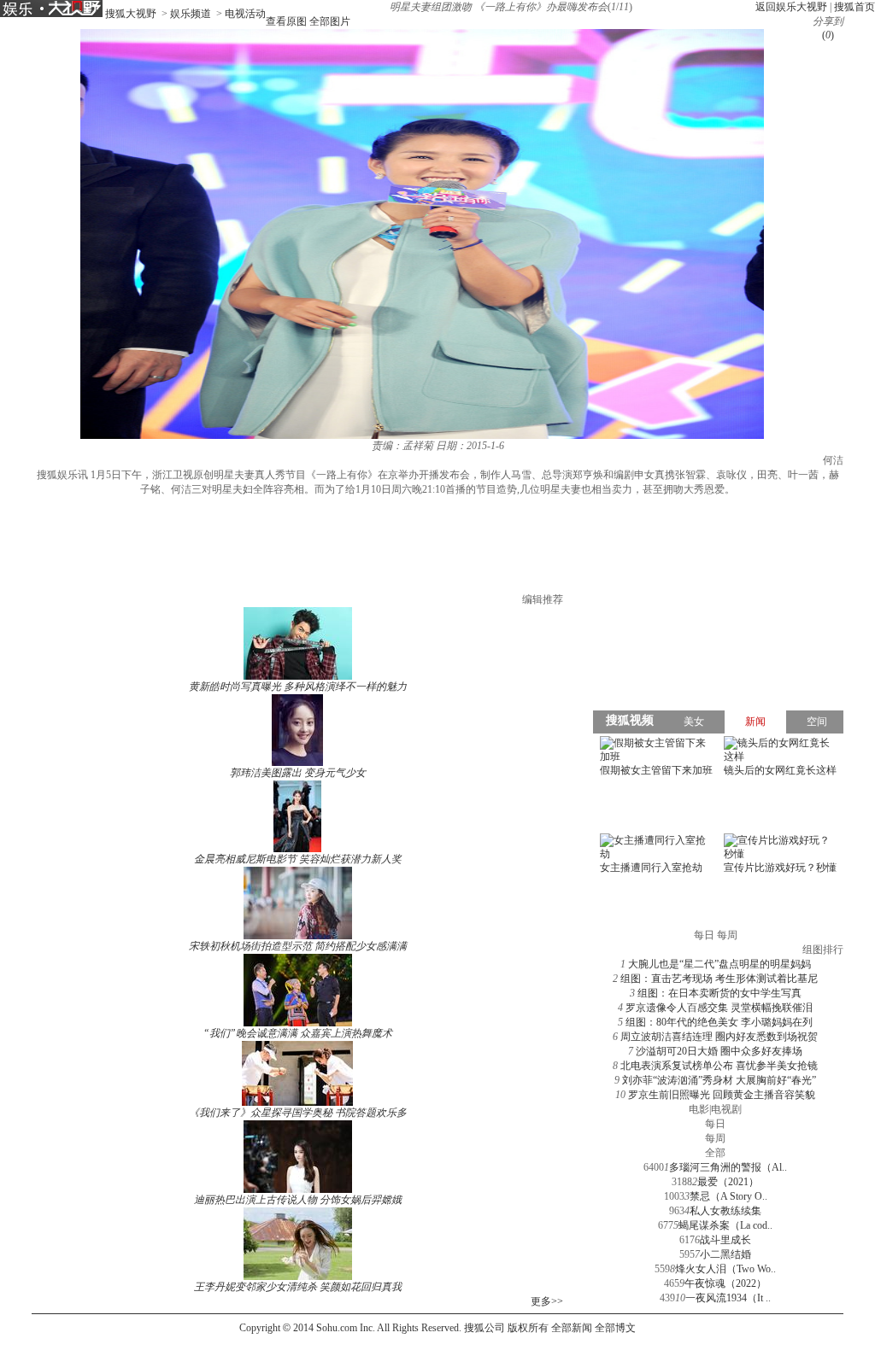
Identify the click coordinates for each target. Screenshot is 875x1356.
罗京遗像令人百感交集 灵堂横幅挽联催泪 (719, 1008)
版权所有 (528, 1328)
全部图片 (329, 21)
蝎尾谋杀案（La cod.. (725, 1225)
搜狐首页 (854, 7)
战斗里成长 (725, 1240)
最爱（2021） (728, 1182)
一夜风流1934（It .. (728, 1298)
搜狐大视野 (130, 14)
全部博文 (615, 1328)
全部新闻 (571, 1328)
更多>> (547, 1301)
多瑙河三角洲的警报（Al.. (728, 1167)
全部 (715, 1153)
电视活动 (245, 14)
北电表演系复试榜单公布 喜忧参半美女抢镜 (719, 1066)
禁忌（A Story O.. (728, 1196)
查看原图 (286, 21)
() (828, 35)
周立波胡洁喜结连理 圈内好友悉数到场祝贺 (719, 1037)
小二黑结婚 (725, 1254)
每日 (715, 1124)
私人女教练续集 (725, 1211)
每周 (715, 1138)
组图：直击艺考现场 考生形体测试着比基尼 (719, 979)
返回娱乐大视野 (791, 7)
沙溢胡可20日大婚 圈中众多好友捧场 (719, 1051)
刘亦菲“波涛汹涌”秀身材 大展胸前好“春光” (719, 1080)
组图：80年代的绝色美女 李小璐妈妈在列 (719, 1022)
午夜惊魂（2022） (725, 1283)
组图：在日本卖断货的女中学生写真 (719, 993)
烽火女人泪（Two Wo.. (725, 1269)
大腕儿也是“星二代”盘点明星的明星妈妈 (719, 964)
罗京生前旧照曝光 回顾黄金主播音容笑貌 (721, 1095)
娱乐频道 (190, 14)
